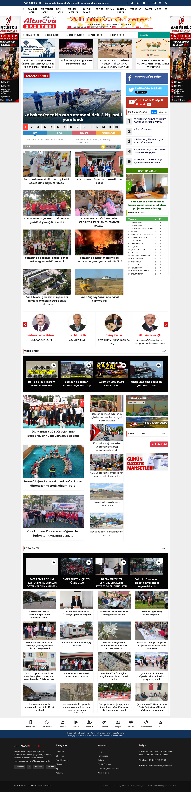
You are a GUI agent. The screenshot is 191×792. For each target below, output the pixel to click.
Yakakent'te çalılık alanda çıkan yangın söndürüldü (146, 141)
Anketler (104, 726)
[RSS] (165, 3)
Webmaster (146, 726)
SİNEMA (110, 9)
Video (76, 726)
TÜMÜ (163, 351)
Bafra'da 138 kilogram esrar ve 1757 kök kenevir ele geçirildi (147, 151)
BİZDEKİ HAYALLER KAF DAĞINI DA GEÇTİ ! (114, 339)
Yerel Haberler (62, 760)
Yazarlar (89, 726)
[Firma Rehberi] (144, 3)
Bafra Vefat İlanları (140, 131)
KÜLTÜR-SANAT (87, 11)
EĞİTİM (99, 9)
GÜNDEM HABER (121, 11)
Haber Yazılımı (116, 735)
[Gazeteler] (154, 3)
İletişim (118, 726)
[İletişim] (138, 3)
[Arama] (132, 3)
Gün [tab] (154, 112)
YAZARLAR (135, 9)
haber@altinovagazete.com (160, 765)
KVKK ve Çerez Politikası (109, 768)
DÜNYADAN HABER (47, 11)
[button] (166, 9)
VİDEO (158, 9)
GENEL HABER (59, 11)
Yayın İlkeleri (103, 773)
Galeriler (62, 726)
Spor (58, 768)
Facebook (20, 767)
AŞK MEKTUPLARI (77, 338)
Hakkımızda (103, 756)
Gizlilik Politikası (105, 764)
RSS (160, 726)
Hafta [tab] (160, 112)
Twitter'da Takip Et (148, 88)
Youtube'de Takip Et (149, 100)
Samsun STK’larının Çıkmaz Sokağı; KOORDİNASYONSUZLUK (150, 339)
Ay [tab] (166, 112)
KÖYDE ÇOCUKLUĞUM (40, 338)
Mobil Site (30, 726)
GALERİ (148, 9)
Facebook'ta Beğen (148, 77)
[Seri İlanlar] (149, 3)
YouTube (50, 767)
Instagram (38, 767)
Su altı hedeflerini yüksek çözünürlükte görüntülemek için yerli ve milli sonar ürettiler (147, 205)
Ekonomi (60, 756)
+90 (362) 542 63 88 (157, 760)
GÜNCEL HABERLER (73, 11)
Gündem (60, 751)
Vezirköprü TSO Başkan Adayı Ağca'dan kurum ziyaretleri (73, 3)
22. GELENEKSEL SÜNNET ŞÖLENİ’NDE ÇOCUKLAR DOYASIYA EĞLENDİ (147, 121)
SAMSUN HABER (32, 11)
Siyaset (59, 764)
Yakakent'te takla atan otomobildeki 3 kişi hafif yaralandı (73, 117)
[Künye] (160, 3)
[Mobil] (126, 3)
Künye (131, 726)
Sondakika (47, 726)
